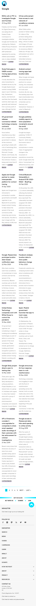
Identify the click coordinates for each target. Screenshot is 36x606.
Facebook (2, 522)
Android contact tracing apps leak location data (25, 71)
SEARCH (4, 532)
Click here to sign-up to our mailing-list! (13, 511)
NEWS (4, 536)
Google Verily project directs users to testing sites (9, 368)
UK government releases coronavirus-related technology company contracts (9, 121)
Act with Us (9, 500)
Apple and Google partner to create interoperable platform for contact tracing (9, 179)
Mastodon (11, 522)
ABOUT (4, 558)
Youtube (25, 522)
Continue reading (24, 64)
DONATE (4, 562)
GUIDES (4, 541)
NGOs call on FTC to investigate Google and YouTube (9, 18)
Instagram (7, 522)
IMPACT (4, 554)
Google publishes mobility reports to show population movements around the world (26, 121)
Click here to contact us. (8, 596)
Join (29, 500)
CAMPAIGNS (6, 545)
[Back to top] (31, 504)
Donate (20, 500)
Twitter (21, 522)
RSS (16, 522)
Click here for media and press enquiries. (13, 599)
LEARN (4, 549)
